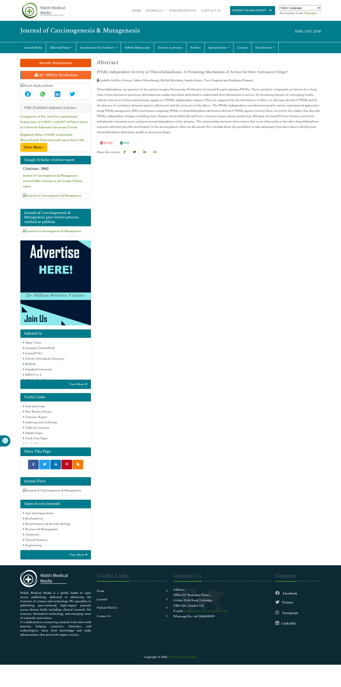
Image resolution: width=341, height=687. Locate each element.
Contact (242, 47)
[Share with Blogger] (78, 464)
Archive (195, 47)
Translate (310, 13)
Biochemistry (33, 518)
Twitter (287, 602)
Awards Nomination (55, 63)
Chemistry (31, 534)
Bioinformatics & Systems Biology (47, 524)
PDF (126, 143)
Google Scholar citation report (49, 160)
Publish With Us (182, 10)
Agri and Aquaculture (39, 513)
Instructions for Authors (97, 47)
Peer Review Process (38, 411)
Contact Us (211, 10)
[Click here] (55, 196)
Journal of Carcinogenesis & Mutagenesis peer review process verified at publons (51, 217)
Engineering (33, 545)
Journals (154, 10)
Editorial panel (60, 47)
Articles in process (170, 47)
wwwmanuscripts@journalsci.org (206, 611)
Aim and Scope (34, 406)
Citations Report (35, 417)
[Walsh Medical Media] (43, 10)
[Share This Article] (27, 94)
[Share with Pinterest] (67, 464)
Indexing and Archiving (40, 422)
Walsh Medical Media (182, 657)
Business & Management (41, 529)
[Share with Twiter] (44, 464)
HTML (108, 143)
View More (77, 384)
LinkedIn (288, 623)
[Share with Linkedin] (56, 464)
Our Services (264, 47)
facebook (289, 593)
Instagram (289, 613)
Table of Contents (36, 427)
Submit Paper (33, 433)
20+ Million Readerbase (58, 75)
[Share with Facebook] (33, 464)
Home (136, 10)
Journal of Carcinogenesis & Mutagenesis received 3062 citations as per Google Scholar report (52, 181)
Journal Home (33, 47)
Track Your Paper (36, 438)
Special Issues (217, 47)
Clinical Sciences (36, 540)
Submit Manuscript (249, 10)
